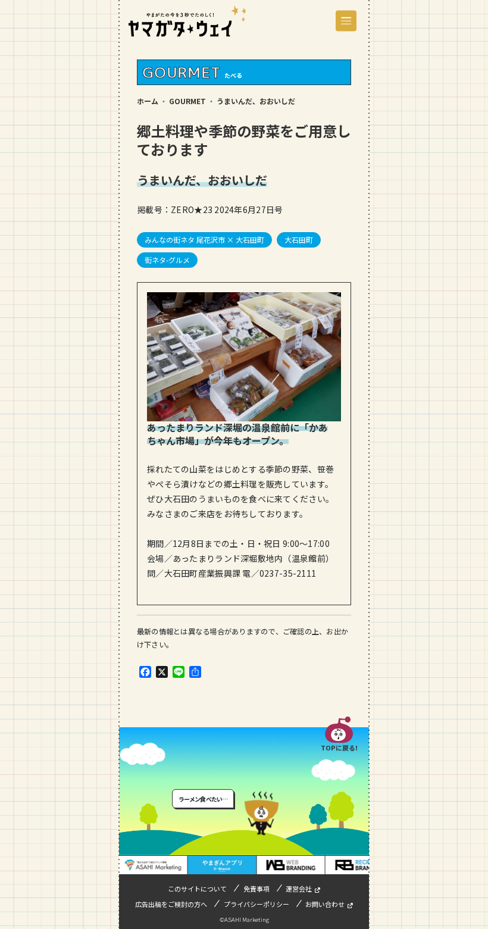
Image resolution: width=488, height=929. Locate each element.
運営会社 (299, 888)
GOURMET (187, 101)
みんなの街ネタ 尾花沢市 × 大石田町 (204, 239)
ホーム (147, 101)
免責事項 (256, 888)
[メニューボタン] (346, 21)
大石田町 (298, 239)
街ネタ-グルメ (167, 260)
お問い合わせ (325, 904)
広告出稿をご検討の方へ (171, 904)
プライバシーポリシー (256, 904)
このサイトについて (197, 888)
